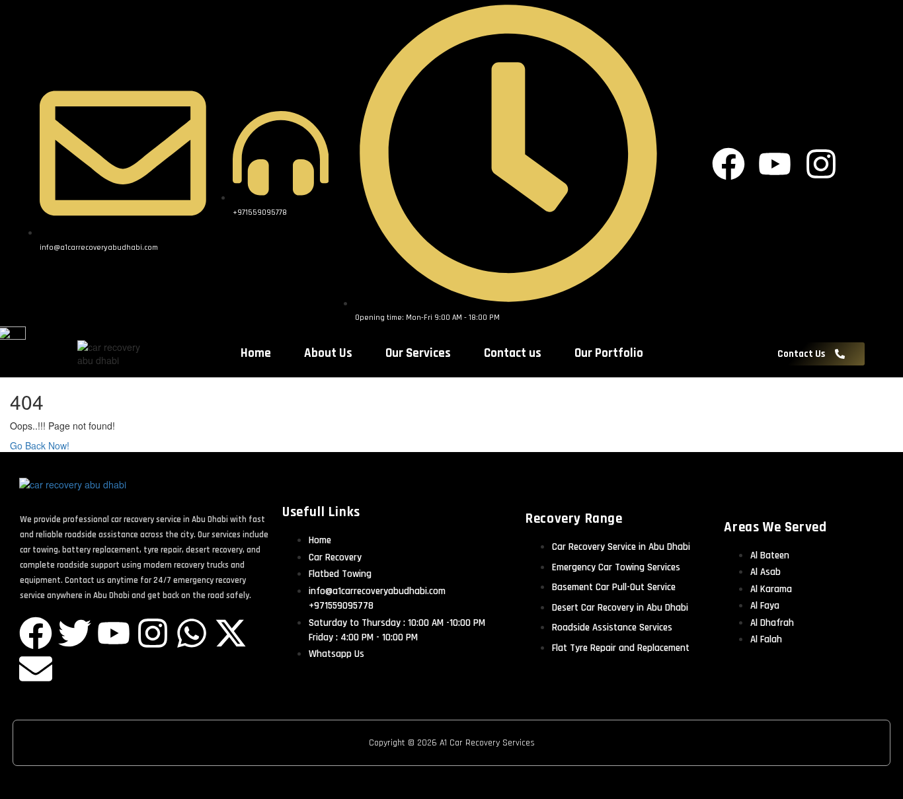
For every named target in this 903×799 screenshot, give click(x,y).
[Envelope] (35, 668)
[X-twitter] (230, 633)
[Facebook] (35, 633)
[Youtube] (113, 633)
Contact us (512, 353)
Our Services (418, 353)
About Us (328, 353)
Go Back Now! (41, 445)
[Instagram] (152, 633)
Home (256, 353)
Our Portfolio (608, 353)
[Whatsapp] (191, 633)
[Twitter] (74, 633)
